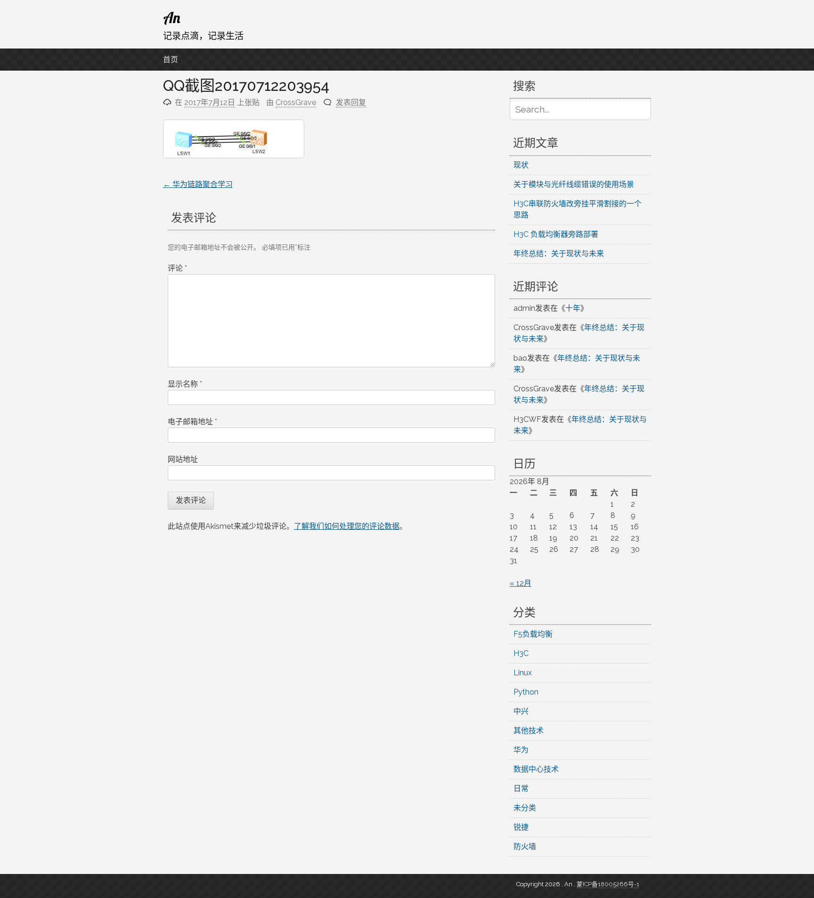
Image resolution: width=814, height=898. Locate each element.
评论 (177, 268)
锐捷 (521, 827)
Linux (522, 672)
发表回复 (351, 102)
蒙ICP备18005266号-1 (608, 884)
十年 (572, 308)
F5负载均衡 (533, 634)
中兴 (521, 711)
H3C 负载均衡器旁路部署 (555, 234)
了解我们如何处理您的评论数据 (346, 526)
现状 (521, 165)
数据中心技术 (536, 769)
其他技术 (528, 730)
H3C (521, 653)
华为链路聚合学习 (198, 184)
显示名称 (185, 384)
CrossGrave (296, 102)
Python (525, 692)
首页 (170, 59)
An (171, 17)
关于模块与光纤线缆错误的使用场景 (573, 184)
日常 (521, 788)
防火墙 (524, 846)
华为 (521, 749)
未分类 (524, 807)
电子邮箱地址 (192, 421)
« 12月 (520, 583)
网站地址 (183, 459)
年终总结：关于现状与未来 (558, 253)
